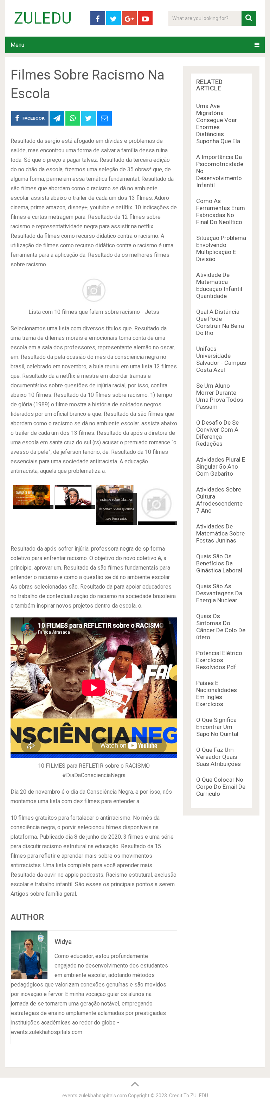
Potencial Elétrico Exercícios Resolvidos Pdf (219, 660)
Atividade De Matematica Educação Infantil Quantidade (219, 285)
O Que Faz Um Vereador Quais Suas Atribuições (218, 756)
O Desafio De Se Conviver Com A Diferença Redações (217, 433)
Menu (17, 45)
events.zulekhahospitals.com (94, 1095)
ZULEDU (43, 18)
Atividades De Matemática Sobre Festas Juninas (220, 533)
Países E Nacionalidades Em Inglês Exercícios (216, 693)
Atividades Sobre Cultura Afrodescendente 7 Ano (219, 500)
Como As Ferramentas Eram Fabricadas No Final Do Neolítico (220, 211)
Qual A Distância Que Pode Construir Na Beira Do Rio (220, 322)
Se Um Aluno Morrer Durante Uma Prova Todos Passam (219, 396)
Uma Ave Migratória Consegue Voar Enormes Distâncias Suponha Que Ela (218, 123)
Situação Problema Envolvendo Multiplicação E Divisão (221, 248)
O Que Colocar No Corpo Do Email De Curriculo (220, 786)
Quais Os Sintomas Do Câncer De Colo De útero (220, 627)
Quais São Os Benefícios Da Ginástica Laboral (219, 563)
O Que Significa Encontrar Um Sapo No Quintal (217, 726)
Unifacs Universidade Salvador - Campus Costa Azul (221, 359)
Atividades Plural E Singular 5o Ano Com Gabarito (220, 466)
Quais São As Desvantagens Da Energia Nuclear (219, 593)
